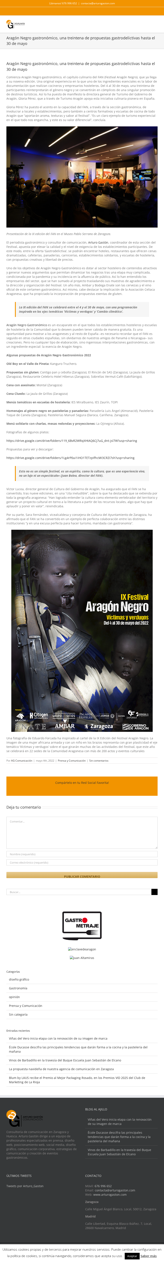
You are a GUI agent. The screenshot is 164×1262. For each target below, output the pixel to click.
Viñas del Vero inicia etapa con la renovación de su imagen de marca (58, 1038)
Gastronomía (18, 988)
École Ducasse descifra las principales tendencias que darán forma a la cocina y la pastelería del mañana (119, 1136)
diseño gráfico (19, 979)
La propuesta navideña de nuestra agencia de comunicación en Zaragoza (61, 1069)
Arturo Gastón (98, 242)
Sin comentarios (98, 760)
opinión (14, 997)
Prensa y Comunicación (72, 760)
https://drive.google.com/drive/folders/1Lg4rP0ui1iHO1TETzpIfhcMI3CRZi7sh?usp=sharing (70, 458)
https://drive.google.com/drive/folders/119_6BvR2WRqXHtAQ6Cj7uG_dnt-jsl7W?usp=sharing (71, 441)
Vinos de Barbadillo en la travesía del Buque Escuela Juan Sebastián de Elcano (65, 1060)
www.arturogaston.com (110, 1194)
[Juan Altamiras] (82, 958)
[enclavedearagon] (82, 949)
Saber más (149, 1256)
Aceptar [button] (132, 1256)
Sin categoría (18, 1014)
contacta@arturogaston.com (98, 3)
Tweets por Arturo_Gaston (25, 1186)
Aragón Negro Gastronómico (26, 325)
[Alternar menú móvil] (156, 23)
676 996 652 (103, 1186)
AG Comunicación (21, 760)
